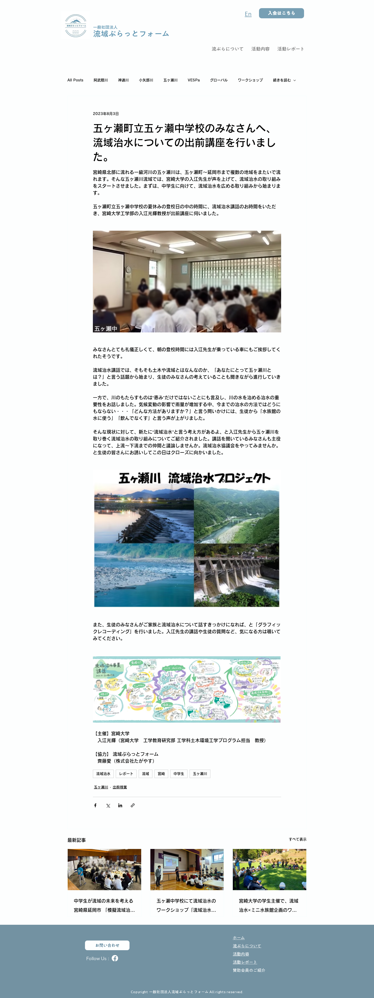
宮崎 (161, 773)
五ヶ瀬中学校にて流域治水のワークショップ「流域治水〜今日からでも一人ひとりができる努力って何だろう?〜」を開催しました (186, 907)
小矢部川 (146, 80)
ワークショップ (250, 80)
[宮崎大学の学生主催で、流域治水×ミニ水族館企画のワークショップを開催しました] (269, 869)
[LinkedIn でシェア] (120, 805)
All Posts (75, 80)
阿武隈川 (101, 80)
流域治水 (103, 773)
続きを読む (282, 80)
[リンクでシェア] (132, 805)
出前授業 (120, 787)
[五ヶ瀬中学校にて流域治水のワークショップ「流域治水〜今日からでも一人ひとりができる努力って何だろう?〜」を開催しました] (187, 869)
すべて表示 (298, 839)
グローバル (219, 80)
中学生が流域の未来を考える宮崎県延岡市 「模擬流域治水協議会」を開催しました (104, 907)
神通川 (123, 80)
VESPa (194, 80)
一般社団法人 (105, 27)
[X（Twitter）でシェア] (107, 805)
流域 (145, 773)
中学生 (179, 773)
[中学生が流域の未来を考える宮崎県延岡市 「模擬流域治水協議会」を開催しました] (104, 869)
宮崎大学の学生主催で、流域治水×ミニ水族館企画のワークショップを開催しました (268, 907)
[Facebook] (115, 958)
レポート (126, 773)
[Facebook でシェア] (95, 805)
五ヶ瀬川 (170, 80)
